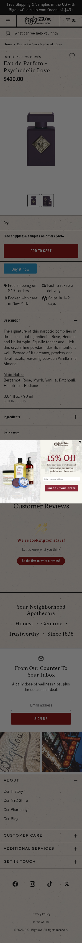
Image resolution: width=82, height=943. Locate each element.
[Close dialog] (80, 442)
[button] (61, 457)
